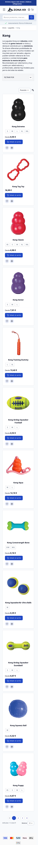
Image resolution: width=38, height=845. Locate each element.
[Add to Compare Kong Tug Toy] (12, 201)
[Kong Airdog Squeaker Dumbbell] (18, 646)
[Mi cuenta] (29, 9)
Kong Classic (18, 240)
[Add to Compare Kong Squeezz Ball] (12, 747)
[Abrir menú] (4, 9)
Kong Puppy (18, 785)
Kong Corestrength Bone (18, 542)
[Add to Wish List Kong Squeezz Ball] (7, 747)
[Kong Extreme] (18, 109)
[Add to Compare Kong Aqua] (12, 504)
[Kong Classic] (18, 223)
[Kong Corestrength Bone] (18, 526)
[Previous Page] (10, 818)
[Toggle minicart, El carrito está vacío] (32, 9)
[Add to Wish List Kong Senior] (7, 321)
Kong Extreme (18, 126)
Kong (18, 28)
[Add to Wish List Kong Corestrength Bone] (7, 564)
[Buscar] (31, 17)
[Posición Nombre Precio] (24, 90)
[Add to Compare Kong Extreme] (12, 148)
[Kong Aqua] (18, 466)
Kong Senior (18, 300)
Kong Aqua (18, 482)
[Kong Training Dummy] (18, 343)
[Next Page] (27, 818)
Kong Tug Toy (18, 186)
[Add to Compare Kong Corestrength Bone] (12, 564)
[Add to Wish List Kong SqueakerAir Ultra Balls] (7, 624)
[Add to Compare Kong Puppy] (12, 807)
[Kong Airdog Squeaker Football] (18, 403)
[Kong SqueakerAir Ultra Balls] (18, 586)
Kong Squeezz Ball (18, 725)
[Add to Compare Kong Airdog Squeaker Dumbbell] (12, 687)
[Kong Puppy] (18, 768)
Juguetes (11, 28)
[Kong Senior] (18, 283)
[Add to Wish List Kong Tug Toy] (7, 201)
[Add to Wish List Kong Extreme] (7, 148)
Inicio (4, 28)
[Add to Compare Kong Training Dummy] (12, 381)
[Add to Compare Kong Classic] (12, 261)
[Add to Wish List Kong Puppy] (7, 807)
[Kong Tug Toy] (18, 169)
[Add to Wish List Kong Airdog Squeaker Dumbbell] (7, 687)
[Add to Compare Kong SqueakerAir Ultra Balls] (12, 624)
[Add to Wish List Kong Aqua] (7, 504)
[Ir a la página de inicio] (16, 9)
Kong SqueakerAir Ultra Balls (18, 602)
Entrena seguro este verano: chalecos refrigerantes (18, 3)
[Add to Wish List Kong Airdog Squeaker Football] (7, 444)
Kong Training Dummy (18, 360)
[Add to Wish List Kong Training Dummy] (7, 381)
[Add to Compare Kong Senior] (12, 321)
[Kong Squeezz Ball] (18, 708)
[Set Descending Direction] (33, 90)
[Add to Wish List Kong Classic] (7, 261)
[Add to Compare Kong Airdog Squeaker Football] (12, 444)
